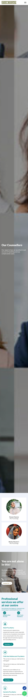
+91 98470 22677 (10, 579)
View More (7, 644)
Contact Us (6, 583)
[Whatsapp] (24, 693)
